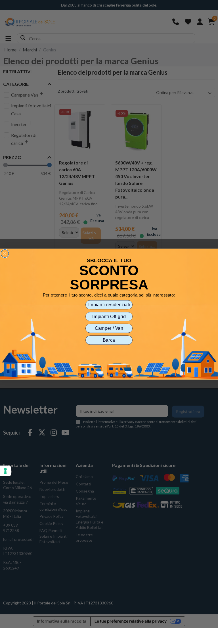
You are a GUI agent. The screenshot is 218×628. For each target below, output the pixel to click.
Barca (109, 340)
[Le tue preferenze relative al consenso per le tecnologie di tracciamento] (5, 471)
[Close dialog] (5, 253)
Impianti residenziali (109, 304)
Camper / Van (109, 328)
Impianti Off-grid (109, 316)
